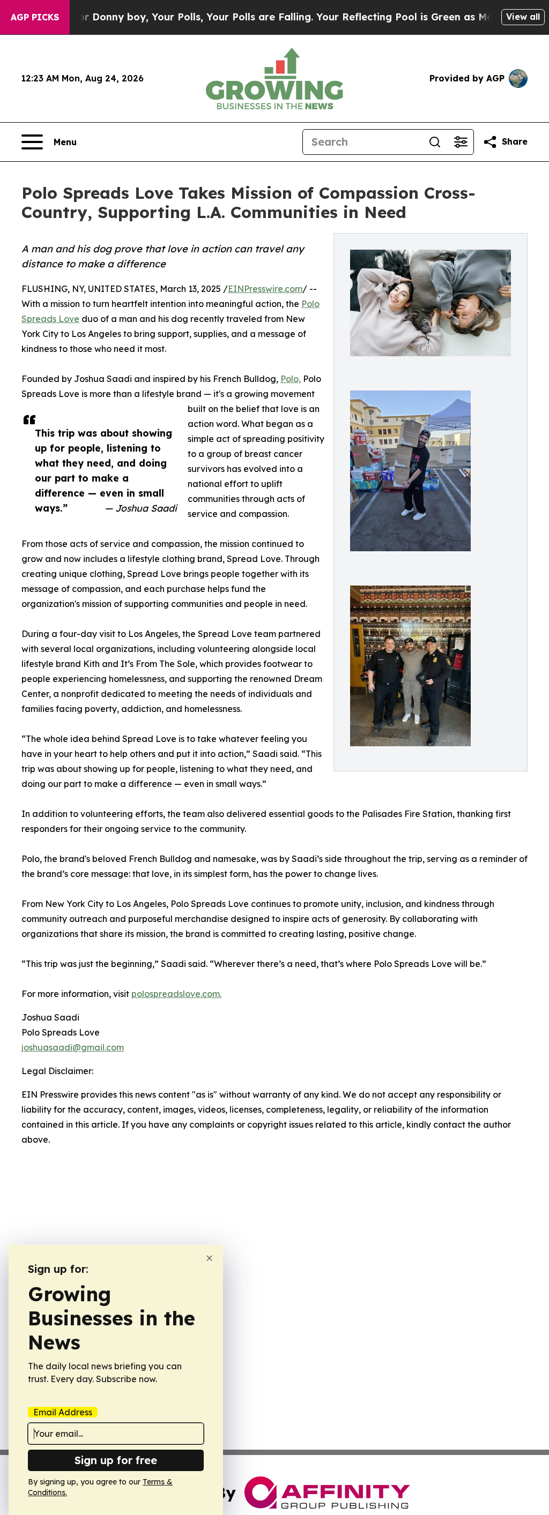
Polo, (290, 378)
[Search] (435, 142)
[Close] (209, 1258)
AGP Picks (35, 17)
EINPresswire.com (265, 288)
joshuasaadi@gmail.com (72, 1047)
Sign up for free (116, 1460)
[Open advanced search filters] (460, 142)
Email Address (62, 1412)
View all (523, 16)
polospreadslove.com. (176, 993)
